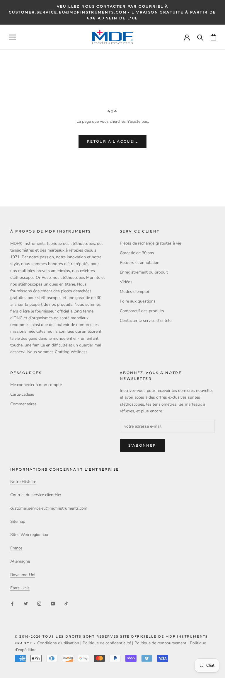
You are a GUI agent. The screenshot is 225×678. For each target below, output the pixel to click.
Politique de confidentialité (107, 643)
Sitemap (17, 521)
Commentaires (23, 404)
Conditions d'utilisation (58, 643)
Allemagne (20, 561)
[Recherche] (200, 37)
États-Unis (20, 588)
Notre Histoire (23, 481)
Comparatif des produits (142, 311)
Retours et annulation (139, 262)
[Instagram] (39, 603)
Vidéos (126, 282)
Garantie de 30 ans (137, 253)
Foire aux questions (138, 301)
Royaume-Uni (22, 575)
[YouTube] (53, 603)
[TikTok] (66, 603)
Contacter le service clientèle (145, 320)
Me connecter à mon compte (36, 384)
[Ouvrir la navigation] (12, 37)
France (16, 548)
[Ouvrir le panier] (213, 37)
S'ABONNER (142, 445)
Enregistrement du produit (144, 272)
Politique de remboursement (160, 643)
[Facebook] (12, 603)
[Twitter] (26, 603)
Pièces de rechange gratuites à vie (150, 243)
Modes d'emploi (134, 291)
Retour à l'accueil (112, 141)
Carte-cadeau (22, 394)
